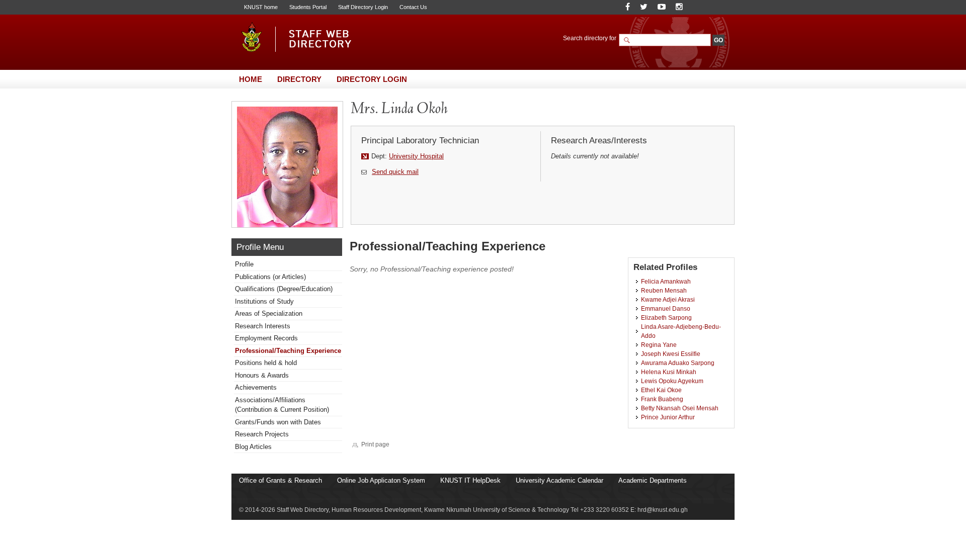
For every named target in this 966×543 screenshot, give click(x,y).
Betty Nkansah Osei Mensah (679, 408)
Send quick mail (395, 171)
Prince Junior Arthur (668, 417)
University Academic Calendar (559, 480)
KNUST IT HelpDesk (470, 480)
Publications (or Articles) (270, 277)
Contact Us (413, 7)
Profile (244, 264)
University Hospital (416, 156)
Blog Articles (253, 446)
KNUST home (261, 7)
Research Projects (262, 434)
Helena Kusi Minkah (668, 372)
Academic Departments (652, 480)
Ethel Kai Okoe (661, 390)
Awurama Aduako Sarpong (677, 362)
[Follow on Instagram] (679, 7)
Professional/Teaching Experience (288, 350)
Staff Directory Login (363, 7)
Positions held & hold (266, 363)
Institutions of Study (264, 301)
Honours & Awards (262, 375)
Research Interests (262, 326)
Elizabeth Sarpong (666, 317)
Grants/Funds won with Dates (278, 422)
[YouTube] (662, 7)
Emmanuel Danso (665, 308)
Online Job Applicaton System (381, 480)
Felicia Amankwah (666, 281)
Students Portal (308, 7)
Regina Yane (659, 344)
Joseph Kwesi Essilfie (670, 353)
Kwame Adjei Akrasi (668, 299)
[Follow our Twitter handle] (644, 7)
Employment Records (266, 338)
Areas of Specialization (268, 313)
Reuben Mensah (664, 290)
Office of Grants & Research (280, 480)
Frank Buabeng (662, 399)
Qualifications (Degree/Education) (284, 289)
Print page (375, 444)
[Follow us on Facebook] (627, 7)
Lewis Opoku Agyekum (672, 381)
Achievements (256, 387)
